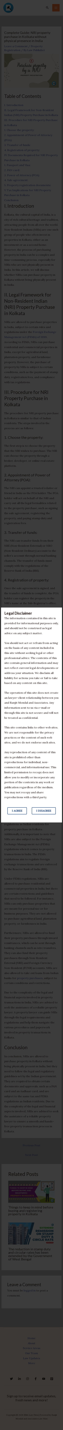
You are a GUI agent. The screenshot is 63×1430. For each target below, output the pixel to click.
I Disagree (43, 810)
